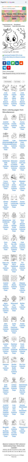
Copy (4, 77)
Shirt (24, 81)
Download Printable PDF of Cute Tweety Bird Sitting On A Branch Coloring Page (13, 57)
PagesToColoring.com (7, 24)
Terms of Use (20, 445)
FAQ (17, 444)
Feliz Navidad (8, 81)
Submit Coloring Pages (9, 445)
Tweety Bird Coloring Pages (18, 26)
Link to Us (22, 444)
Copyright (13, 447)
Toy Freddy (17, 81)
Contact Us (12, 444)
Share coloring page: (8, 71)
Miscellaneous (17, 24)
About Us (5, 444)
